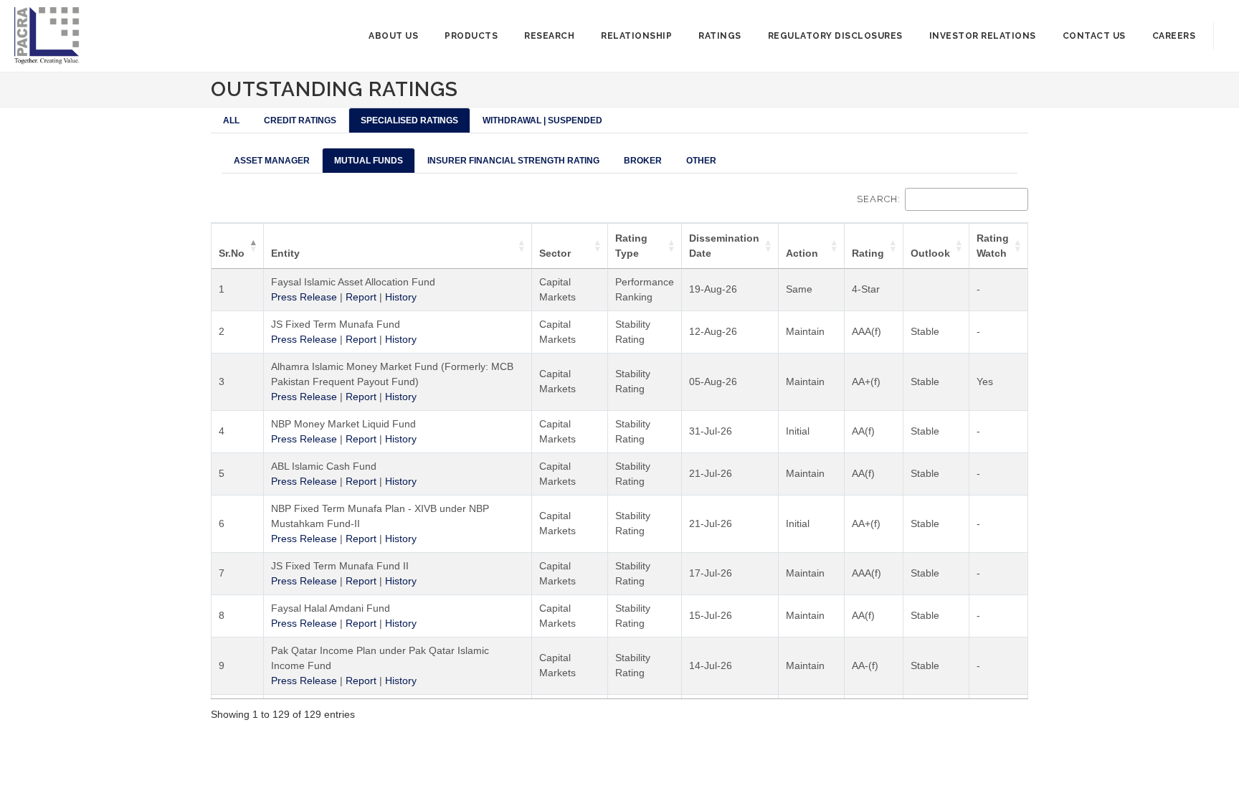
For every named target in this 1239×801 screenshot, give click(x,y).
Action (802, 253)
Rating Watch (993, 245)
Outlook (930, 253)
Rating (868, 253)
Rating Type (631, 245)
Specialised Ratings (409, 120)
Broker (643, 161)
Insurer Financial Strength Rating (513, 161)
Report (361, 297)
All (231, 120)
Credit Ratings (300, 120)
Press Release (304, 297)
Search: (879, 199)
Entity (285, 253)
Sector (555, 253)
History (401, 297)
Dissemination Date (724, 245)
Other (701, 161)
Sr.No (232, 253)
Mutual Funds (368, 161)
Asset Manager (272, 161)
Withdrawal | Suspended (542, 120)
